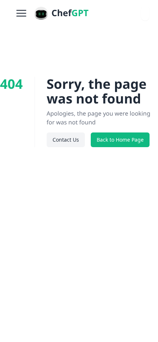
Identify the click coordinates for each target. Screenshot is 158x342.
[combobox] (145, 13)
